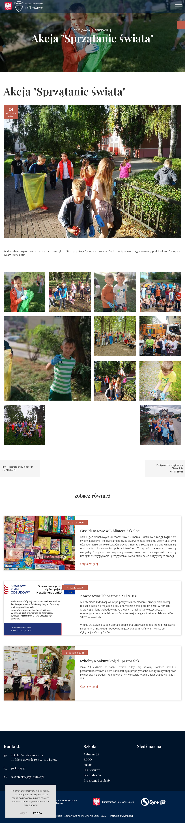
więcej (23, 813)
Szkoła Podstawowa (34, 6)
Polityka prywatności (121, 815)
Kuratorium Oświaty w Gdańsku (65, 802)
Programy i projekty (97, 780)
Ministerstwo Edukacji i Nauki (118, 801)
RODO (88, 759)
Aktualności (101, 30)
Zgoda (37, 813)
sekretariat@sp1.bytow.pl (27, 777)
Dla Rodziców (92, 775)
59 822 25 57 (18, 768)
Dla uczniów (92, 770)
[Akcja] (92, 171)
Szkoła (88, 765)
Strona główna (81, 30)
